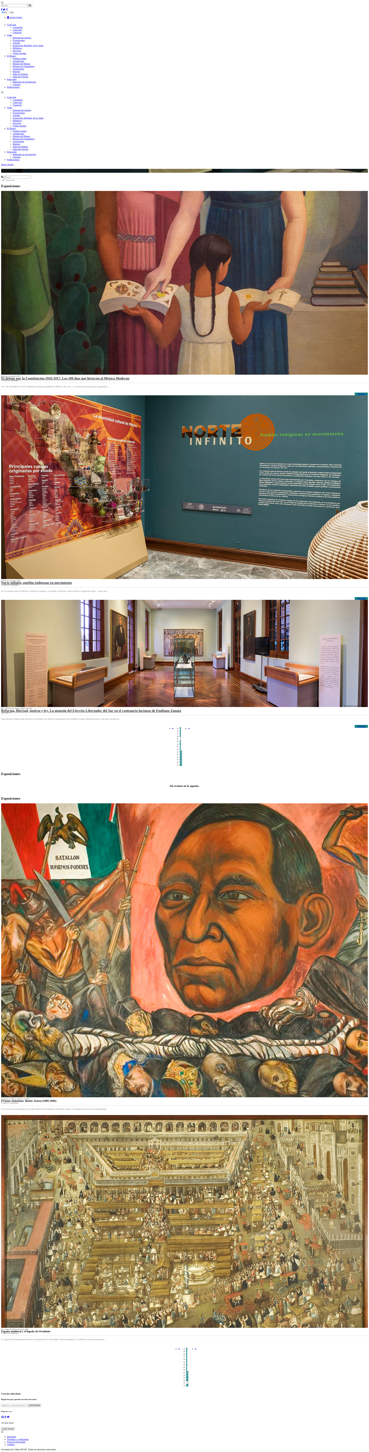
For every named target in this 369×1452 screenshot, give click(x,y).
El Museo (11, 56)
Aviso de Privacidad (16, 1442)
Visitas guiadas (19, 53)
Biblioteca (17, 48)
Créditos (11, 1444)
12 (181, 757)
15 (181, 765)
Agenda (16, 43)
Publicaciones (13, 87)
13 (181, 759)
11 (181, 754)
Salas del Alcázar (20, 77)
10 (181, 752)
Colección (11, 25)
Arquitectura (18, 61)
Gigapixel (17, 32)
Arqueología (18, 69)
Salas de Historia (20, 74)
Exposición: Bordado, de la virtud (28, 45)
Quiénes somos (20, 58)
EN (12, 12)
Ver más (361, 394)
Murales (16, 71)
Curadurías (18, 27)
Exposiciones (19, 40)
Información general (22, 38)
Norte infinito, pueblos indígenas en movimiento (36, 583)
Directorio (11, 1437)
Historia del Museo (21, 64)
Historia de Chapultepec (24, 66)
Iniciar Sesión (15, 17)
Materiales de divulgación (24, 82)
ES (5, 12)
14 (181, 762)
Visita (9, 35)
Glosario (16, 84)
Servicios (17, 51)
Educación (12, 79)
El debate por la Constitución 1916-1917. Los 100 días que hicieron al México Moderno (65, 378)
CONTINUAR (34, 1405)
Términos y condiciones (18, 1439)
